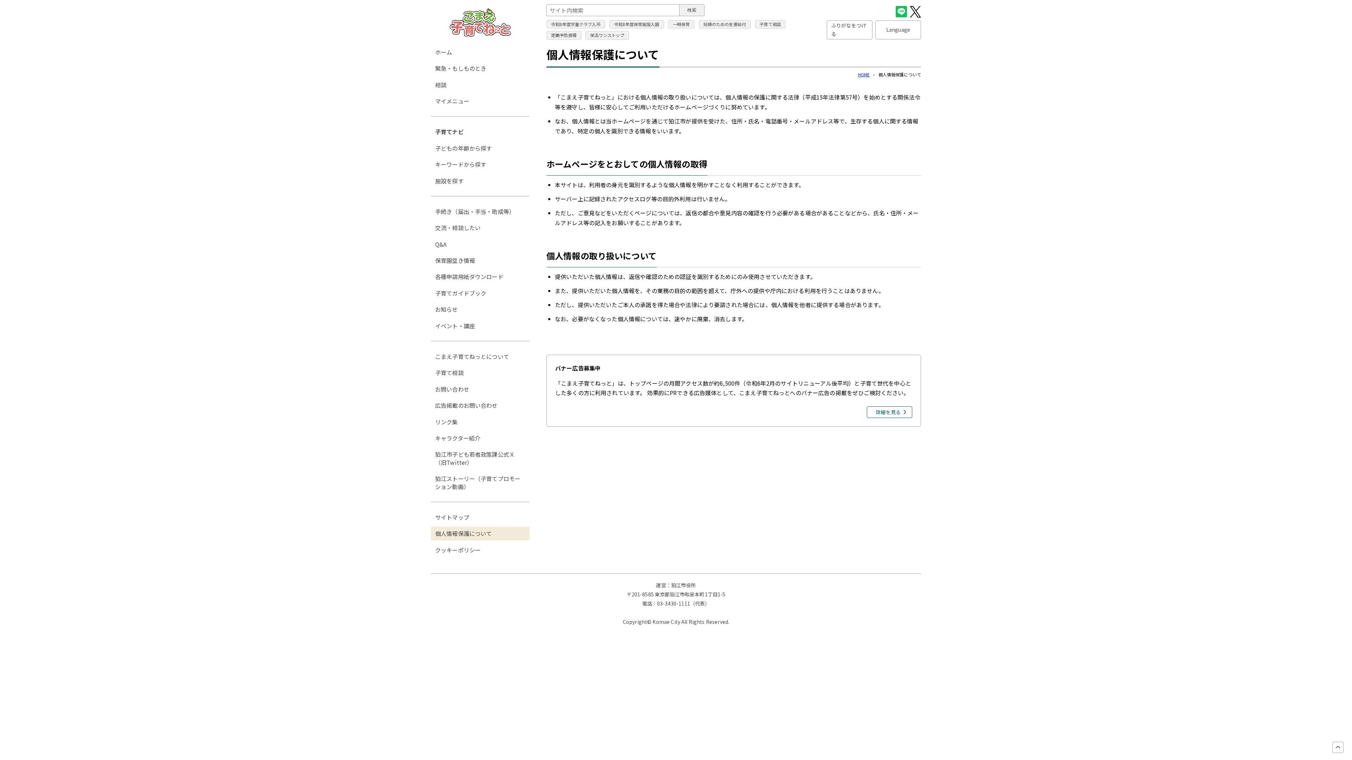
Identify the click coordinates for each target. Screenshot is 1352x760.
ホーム (443, 52)
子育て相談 (770, 24)
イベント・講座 (455, 326)
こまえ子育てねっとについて (472, 356)
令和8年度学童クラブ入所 (576, 24)
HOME (864, 74)
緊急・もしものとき (460, 68)
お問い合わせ (452, 389)
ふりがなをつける (848, 29)
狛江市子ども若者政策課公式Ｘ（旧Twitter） (475, 458)
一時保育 (681, 24)
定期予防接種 (564, 35)
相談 (440, 85)
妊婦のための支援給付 (724, 24)
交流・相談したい (458, 227)
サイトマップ (452, 517)
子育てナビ (449, 131)
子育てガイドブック (460, 293)
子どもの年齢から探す (463, 148)
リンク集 (446, 422)
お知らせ (446, 309)
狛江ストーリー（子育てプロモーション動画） (477, 482)
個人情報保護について (463, 533)
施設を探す (449, 181)
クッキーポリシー (458, 550)
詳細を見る (888, 412)
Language (898, 29)
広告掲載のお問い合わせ (466, 405)
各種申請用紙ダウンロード (469, 276)
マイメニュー (452, 101)
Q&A (440, 244)
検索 (691, 10)
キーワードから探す (460, 164)
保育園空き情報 (455, 260)
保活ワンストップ (607, 35)
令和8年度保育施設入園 (636, 24)
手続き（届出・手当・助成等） (475, 211)
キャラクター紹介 (457, 438)
